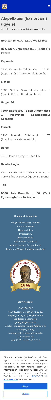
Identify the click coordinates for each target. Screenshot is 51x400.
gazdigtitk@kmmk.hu (25, 322)
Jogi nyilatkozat (25, 237)
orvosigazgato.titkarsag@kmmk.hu (25, 333)
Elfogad (25, 386)
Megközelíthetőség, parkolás (25, 222)
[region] (25, 375)
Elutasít (25, 394)
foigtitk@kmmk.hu (33, 315)
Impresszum (25, 234)
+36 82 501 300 (25, 308)
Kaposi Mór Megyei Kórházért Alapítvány (25, 249)
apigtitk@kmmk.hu (36, 326)
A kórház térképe (25, 226)
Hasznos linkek (25, 230)
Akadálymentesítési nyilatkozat (25, 245)
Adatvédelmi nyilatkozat (25, 241)
